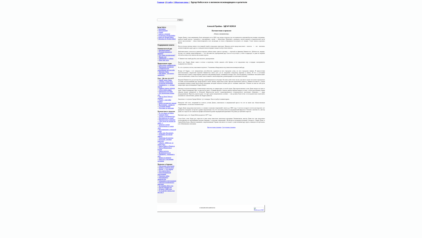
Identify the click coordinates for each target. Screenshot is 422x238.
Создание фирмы (164, 106)
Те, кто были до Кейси (166, 113)
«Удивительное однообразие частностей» (166, 69)
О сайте (169, 2)
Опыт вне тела (164, 60)
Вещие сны (162, 57)
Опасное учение (164, 125)
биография (162, 29)
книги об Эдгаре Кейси (166, 37)
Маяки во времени (165, 158)
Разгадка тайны (164, 176)
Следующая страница (229, 127)
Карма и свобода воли (166, 167)
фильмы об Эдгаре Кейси (167, 39)
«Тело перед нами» (165, 90)
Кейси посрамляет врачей (167, 103)
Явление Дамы (164, 72)
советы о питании (164, 34)
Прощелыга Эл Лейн (166, 91)
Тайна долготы (164, 151)
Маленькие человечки (166, 67)
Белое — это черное (166, 169)
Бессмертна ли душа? (166, 118)
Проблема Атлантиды (166, 138)
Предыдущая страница (214, 127)
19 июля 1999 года (165, 189)
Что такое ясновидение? (167, 55)
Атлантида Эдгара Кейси (166, 35)
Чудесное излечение (166, 83)
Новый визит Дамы (165, 80)
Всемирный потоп (165, 153)
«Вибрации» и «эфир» (166, 58)
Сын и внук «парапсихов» (167, 65)
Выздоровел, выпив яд (167, 105)
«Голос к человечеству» (167, 116)
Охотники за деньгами (166, 108)
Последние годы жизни (166, 166)
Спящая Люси (163, 115)
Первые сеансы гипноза (167, 88)
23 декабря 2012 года (166, 186)
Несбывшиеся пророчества (163, 178)
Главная (160, 2)
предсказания (163, 30)
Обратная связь (181, 2)
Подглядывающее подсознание (164, 173)
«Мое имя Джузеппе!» (166, 133)
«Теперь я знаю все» (166, 82)
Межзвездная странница (167, 120)
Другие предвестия (165, 187)
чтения (160, 32)
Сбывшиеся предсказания (167, 181)
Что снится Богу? (165, 171)
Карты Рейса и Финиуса (167, 146)
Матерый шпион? (164, 50)
